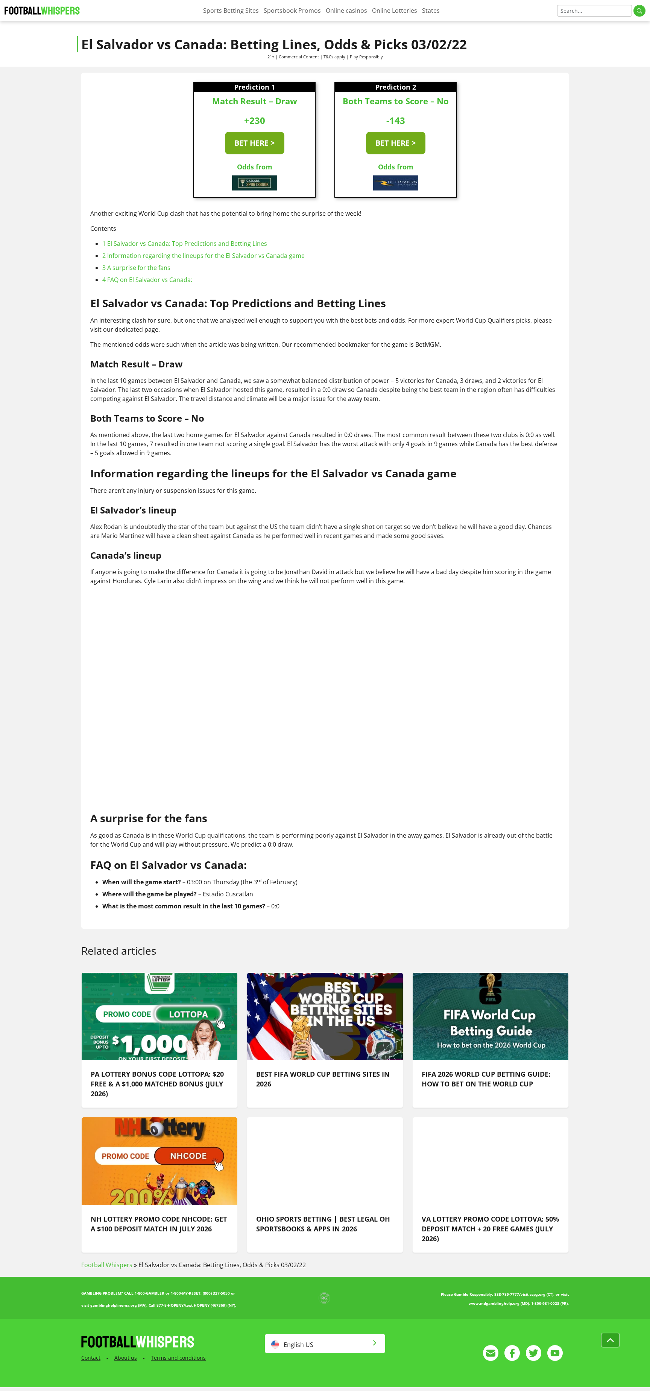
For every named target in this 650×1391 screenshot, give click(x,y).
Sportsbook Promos (292, 10)
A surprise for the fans (136, 268)
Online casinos (346, 10)
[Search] (639, 11)
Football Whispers (106, 1265)
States (431, 10)
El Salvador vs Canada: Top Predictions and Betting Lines (184, 243)
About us (125, 1357)
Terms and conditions (178, 1357)
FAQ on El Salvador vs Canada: (147, 280)
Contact (90, 1357)
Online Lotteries (394, 10)
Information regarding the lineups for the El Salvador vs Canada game (203, 255)
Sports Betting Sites (231, 10)
